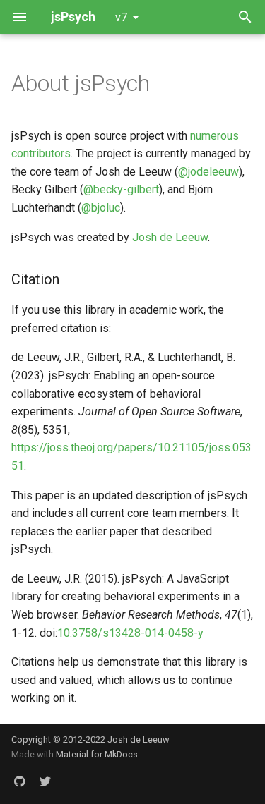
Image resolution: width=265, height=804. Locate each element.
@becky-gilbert (121, 189)
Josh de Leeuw (170, 237)
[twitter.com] (45, 781)
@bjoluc (100, 207)
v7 (121, 17)
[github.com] (19, 781)
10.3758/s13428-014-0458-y (130, 633)
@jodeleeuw (208, 171)
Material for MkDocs (97, 754)
